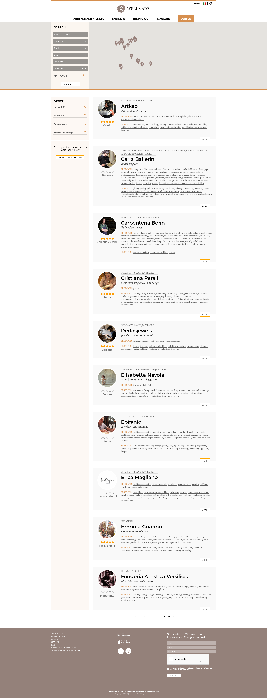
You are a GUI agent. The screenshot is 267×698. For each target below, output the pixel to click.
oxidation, (125, 127)
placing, (137, 191)
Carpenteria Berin (143, 223)
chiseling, (137, 293)
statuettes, (147, 183)
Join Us (186, 18)
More (204, 139)
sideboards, (126, 177)
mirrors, (204, 180)
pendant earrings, (190, 435)
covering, (177, 550)
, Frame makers (153, 150)
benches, (176, 241)
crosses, (190, 172)
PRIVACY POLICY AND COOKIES (64, 648)
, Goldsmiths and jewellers (151, 369)
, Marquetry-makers (191, 150)
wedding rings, (184, 484)
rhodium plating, (191, 299)
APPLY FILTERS (70, 84)
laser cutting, (200, 498)
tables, (185, 244)
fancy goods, (202, 539)
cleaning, (144, 127)
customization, (146, 296)
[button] (70, 34)
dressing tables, (128, 183)
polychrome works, (195, 116)
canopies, (184, 241)
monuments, (204, 586)
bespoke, (176, 194)
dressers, (141, 172)
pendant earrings (172, 341)
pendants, (200, 432)
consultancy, (138, 390)
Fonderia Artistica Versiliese (155, 576)
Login (197, 3)
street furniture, (171, 236)
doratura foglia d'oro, (130, 393)
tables (201, 183)
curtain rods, (194, 236)
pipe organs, (206, 177)
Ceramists (127, 369)
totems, (202, 244)
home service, (139, 124)
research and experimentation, (134, 396)
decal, (152, 390)
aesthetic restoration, (130, 194)
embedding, (161, 293)
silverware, (162, 432)
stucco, (155, 183)
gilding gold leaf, (147, 188)
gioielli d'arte (146, 385)
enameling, (147, 302)
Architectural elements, (158, 116)
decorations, (164, 183)
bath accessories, (155, 233)
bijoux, (155, 484)
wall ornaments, (128, 175)
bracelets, (191, 432)
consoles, (175, 172)
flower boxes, (185, 238)
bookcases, (200, 175)
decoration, (161, 390)
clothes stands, (194, 233)
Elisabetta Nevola (142, 375)
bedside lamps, (140, 233)
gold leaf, (155, 175)
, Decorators (171, 150)
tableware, (182, 233)
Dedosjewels (136, 331)
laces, (141, 177)
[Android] (124, 635)
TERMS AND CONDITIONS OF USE (65, 650)
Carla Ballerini (138, 159)
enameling (186, 550)
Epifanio (131, 422)
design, (145, 293)
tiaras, (133, 435)
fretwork (175, 396)
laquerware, (150, 177)
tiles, (139, 542)
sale (131, 304)
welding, (164, 252)
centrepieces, (198, 537)
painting (149, 197)
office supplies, (170, 233)
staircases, (148, 244)
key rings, (203, 435)
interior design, (173, 390)
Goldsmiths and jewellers (137, 273)
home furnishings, (162, 172)
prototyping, (159, 296)
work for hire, (200, 127)
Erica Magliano (139, 477)
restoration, (154, 127)
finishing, (160, 188)
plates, (144, 542)
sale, (143, 197)
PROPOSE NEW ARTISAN (70, 157)
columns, (149, 172)
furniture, (167, 169)
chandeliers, (177, 175)
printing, (157, 302)
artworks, (160, 177)
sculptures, (126, 119)
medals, (169, 435)
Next (166, 616)
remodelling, (158, 299)
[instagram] (128, 651)
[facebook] (121, 651)
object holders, (195, 241)
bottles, (169, 537)
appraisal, (165, 302)
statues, (134, 119)
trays (189, 542)
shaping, (178, 547)
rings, (136, 341)
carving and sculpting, (188, 293)
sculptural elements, (162, 539)
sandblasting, (188, 127)
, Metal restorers (148, 217)
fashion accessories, (142, 432)
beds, (192, 175)
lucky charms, (127, 437)
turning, (201, 194)
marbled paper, (203, 169)
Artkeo (129, 106)
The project (141, 18)
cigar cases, (167, 437)
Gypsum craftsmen (132, 150)
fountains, (196, 238)
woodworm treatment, (131, 197)
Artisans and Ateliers (88, 18)
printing (133, 600)
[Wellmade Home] (133, 8)
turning (172, 252)
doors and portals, (129, 180)
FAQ (53, 645)
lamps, (186, 175)
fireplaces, (205, 236)
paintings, (198, 172)
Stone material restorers (137, 101)
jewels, (152, 341)
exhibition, (194, 124)
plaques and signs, (189, 183)
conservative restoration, (170, 127)
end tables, (193, 244)
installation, (170, 188)
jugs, (175, 537)
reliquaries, (148, 180)
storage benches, (128, 172)
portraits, (158, 180)
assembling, (138, 492)
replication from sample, (170, 448)
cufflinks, (149, 435)
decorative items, (143, 175)
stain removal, (135, 302)
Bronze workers (131, 571)
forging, (136, 252)
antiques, (137, 169)
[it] (204, 3)
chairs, (182, 180)
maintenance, (127, 191)
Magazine (163, 18)
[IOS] (124, 642)
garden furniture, (156, 236)
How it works (58, 637)
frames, (182, 172)
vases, (184, 542)
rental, (167, 393)
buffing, (168, 296)
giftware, (161, 537)
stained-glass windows (130, 247)
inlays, (169, 175)
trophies (124, 440)
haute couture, (139, 445)
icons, (162, 175)
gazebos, (205, 238)
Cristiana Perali (139, 278)
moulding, (203, 124)
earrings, (160, 341)
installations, (139, 241)
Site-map (55, 642)
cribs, (140, 180)
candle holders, (188, 169)
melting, (152, 346)
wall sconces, (148, 169)
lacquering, (189, 188)
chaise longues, (148, 238)
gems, (156, 435)
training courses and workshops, (174, 124)
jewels (136, 288)
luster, (206, 188)
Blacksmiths (129, 217)
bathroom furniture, (139, 236)
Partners (118, 18)
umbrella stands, (128, 244)
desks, (165, 180)
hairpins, (140, 435)
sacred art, (176, 169)
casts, (145, 116)
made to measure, (189, 194)
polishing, (198, 188)
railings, (139, 244)
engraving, (172, 293)
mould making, (152, 124)
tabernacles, (175, 183)
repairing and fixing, (149, 194)
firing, (146, 390)
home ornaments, (193, 180)
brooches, (187, 437)
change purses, (140, 437)
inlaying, (179, 188)
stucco (141, 119)
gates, (123, 238)
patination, (135, 127)
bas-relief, (138, 116)
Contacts (55, 639)
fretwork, (209, 194)
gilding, (136, 188)
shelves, (135, 177)
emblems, (206, 437)
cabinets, (158, 169)
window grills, (127, 241)
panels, (133, 542)
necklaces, (144, 341)
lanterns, (167, 241)
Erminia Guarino (141, 526)
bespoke (125, 130)
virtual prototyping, (174, 495)
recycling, (147, 299)
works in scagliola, (178, 116)
